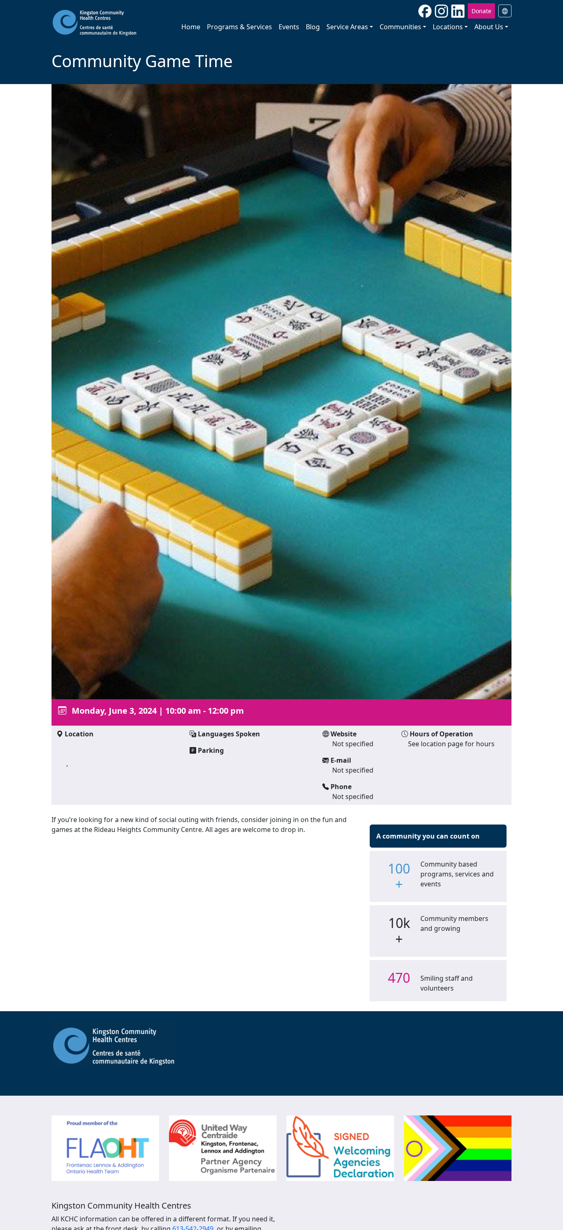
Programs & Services (239, 26)
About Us (488, 26)
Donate (481, 11)
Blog (313, 26)
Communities (400, 26)
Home (190, 26)
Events (289, 26)
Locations (448, 26)
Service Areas (347, 26)
